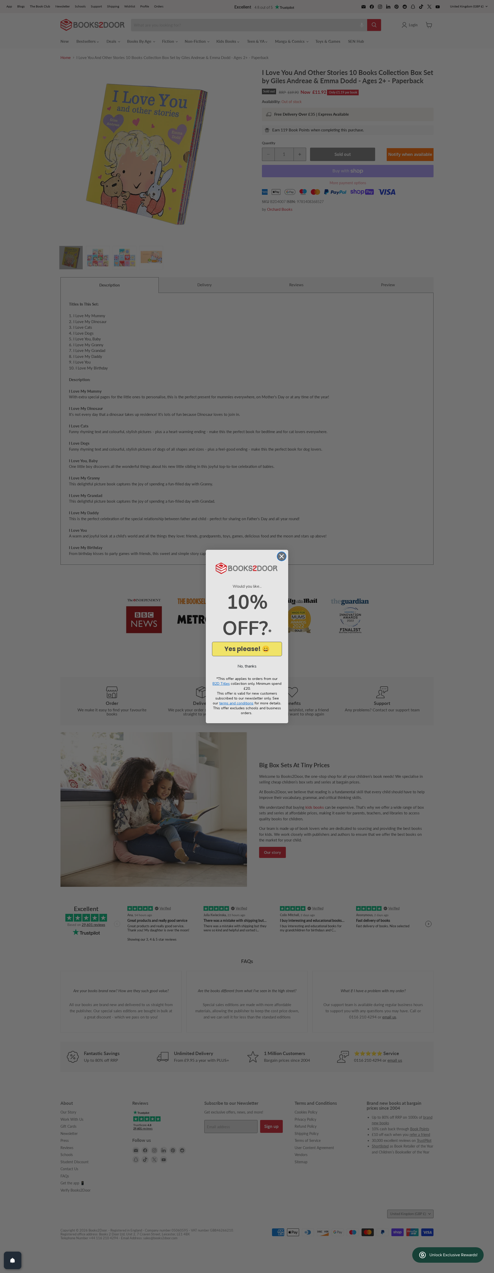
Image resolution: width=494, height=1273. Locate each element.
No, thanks (247, 666)
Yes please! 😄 (247, 649)
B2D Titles (221, 683)
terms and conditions (236, 703)
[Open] (12, 1260)
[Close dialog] (281, 556)
